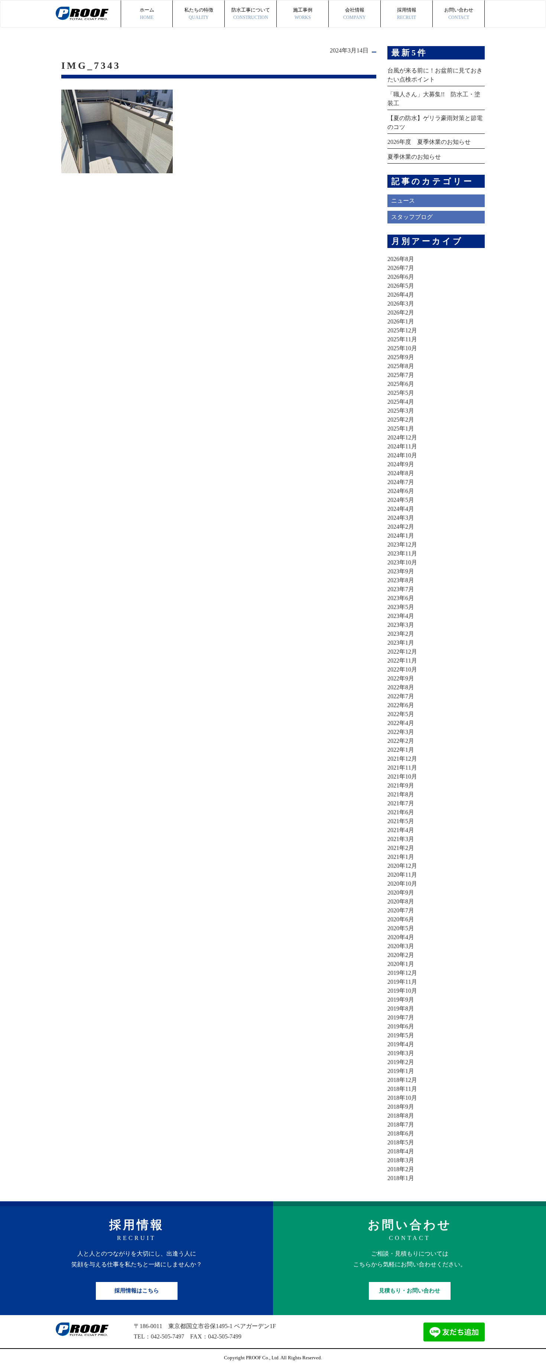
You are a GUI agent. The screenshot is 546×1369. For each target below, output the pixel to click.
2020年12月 (402, 866)
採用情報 (406, 13)
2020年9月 (400, 892)
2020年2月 (400, 955)
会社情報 (354, 13)
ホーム (147, 13)
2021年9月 (400, 785)
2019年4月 (400, 1044)
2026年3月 (400, 303)
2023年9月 (400, 571)
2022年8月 (400, 687)
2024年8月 (400, 473)
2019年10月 (402, 991)
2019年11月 (402, 982)
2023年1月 (400, 643)
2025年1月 (400, 428)
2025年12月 (402, 330)
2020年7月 (400, 910)
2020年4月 (400, 937)
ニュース (403, 200)
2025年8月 (400, 366)
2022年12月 (402, 651)
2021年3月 (400, 839)
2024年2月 (400, 527)
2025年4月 (400, 402)
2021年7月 (400, 803)
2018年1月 (400, 1178)
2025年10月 (402, 348)
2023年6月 (400, 598)
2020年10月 (402, 883)
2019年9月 (400, 999)
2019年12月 (402, 973)
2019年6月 (400, 1026)
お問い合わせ (458, 13)
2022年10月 (402, 669)
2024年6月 (400, 491)
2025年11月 (402, 339)
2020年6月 (400, 919)
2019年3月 (400, 1053)
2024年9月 (400, 464)
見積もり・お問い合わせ (409, 1291)
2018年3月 (400, 1160)
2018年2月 (400, 1169)
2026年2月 (400, 312)
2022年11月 (402, 660)
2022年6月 (400, 705)
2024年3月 (400, 518)
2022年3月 (400, 732)
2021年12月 (402, 759)
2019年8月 (400, 1008)
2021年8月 (400, 794)
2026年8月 (400, 259)
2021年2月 (400, 848)
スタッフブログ (412, 217)
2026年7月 (400, 268)
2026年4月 (400, 294)
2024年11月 (402, 446)
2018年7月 (400, 1124)
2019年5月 (400, 1035)
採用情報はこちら (136, 1291)
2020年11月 (402, 875)
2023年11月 (402, 553)
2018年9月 (400, 1107)
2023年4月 (400, 616)
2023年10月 (402, 562)
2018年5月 (400, 1142)
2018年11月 (402, 1089)
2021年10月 (402, 776)
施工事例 (302, 13)
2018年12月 (402, 1080)
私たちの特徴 (198, 13)
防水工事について (250, 13)
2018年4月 (400, 1151)
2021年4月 (400, 830)
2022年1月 (400, 750)
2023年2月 (400, 634)
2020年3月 (400, 946)
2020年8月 (400, 901)
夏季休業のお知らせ (414, 157)
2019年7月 (400, 1017)
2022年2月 (400, 741)
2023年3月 (400, 625)
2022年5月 (400, 714)
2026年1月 (400, 321)
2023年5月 (400, 607)
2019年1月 (400, 1071)
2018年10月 (402, 1098)
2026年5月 (400, 286)
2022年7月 (400, 696)
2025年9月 (400, 357)
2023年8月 (400, 580)
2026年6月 (400, 277)
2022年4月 (400, 723)
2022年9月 (400, 678)
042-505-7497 (167, 1336)
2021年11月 (402, 767)
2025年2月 (400, 419)
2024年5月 (400, 500)
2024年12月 (402, 437)
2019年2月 (400, 1062)
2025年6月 (400, 384)
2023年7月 (400, 589)
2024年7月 (400, 482)
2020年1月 (400, 964)
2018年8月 (400, 1115)
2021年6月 (400, 812)
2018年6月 (400, 1133)
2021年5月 (400, 821)
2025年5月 (400, 393)
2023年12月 (402, 544)
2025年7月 (400, 375)
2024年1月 (400, 535)
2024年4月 (400, 509)
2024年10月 (402, 455)
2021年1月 (400, 857)
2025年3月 (400, 411)
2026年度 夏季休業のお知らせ (429, 142)
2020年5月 (400, 928)
